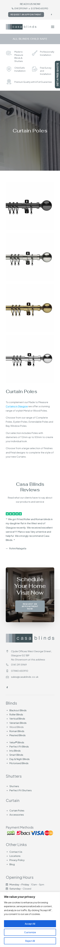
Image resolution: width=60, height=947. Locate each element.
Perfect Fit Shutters (20, 790)
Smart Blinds (16, 754)
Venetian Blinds (18, 722)
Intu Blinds (15, 750)
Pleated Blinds (17, 735)
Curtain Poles (16, 810)
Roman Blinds (16, 731)
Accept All (30, 923)
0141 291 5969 (21, 8)
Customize (30, 932)
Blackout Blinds (18, 710)
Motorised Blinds (18, 763)
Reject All (30, 940)
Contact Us (15, 851)
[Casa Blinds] (21, 27)
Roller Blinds (16, 714)
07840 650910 (40, 8)
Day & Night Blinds (19, 758)
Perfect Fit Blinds (19, 746)
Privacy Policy (17, 859)
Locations (14, 855)
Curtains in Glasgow (17, 406)
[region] (30, 919)
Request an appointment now (30, 598)
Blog (12, 864)
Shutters (14, 786)
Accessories (16, 814)
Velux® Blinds (16, 742)
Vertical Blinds (17, 718)
